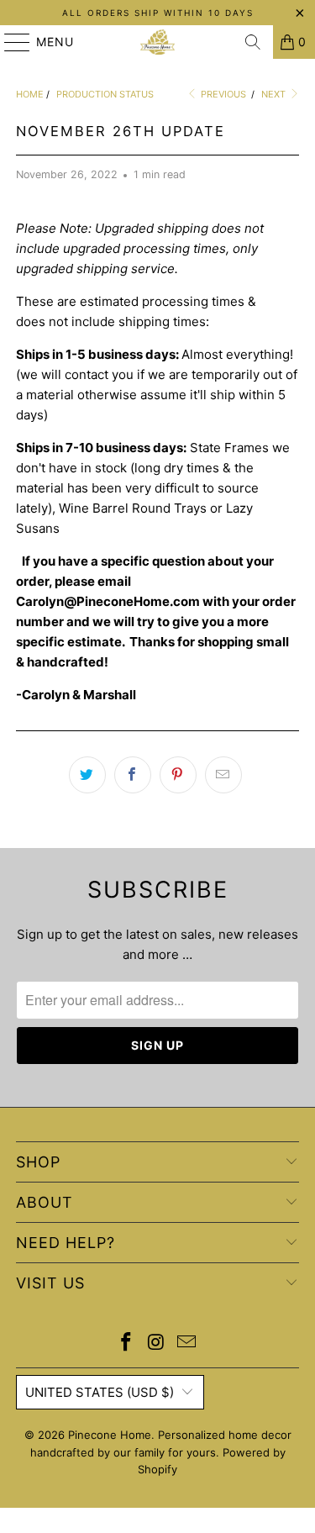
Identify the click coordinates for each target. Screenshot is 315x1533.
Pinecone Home (109, 1434)
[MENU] (9, 42)
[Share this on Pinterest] (178, 774)
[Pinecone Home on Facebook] (126, 1343)
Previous (222, 94)
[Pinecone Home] (158, 42)
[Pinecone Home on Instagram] (157, 1343)
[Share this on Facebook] (132, 774)
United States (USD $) (99, 1392)
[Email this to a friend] (223, 774)
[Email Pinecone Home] (186, 1343)
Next (274, 94)
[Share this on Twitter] (87, 774)
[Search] (253, 42)
